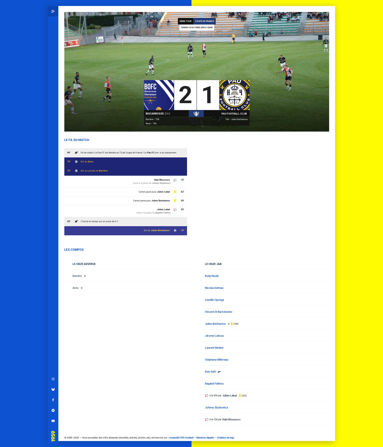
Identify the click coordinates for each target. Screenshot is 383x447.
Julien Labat (163, 209)
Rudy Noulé (212, 275)
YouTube (53, 421)
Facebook (53, 400)
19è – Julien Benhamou (236, 119)
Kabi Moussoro (162, 180)
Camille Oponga (214, 299)
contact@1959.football (181, 437)
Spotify (53, 410)
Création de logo (225, 437)
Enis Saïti (210, 371)
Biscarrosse (158, 113)
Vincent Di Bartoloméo (218, 311)
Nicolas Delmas (214, 287)
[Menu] (53, 11)
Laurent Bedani (214, 347)
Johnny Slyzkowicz (161, 183)
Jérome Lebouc (214, 335)
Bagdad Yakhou (163, 212)
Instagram (53, 379)
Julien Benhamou (160, 230)
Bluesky (53, 389)
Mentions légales (205, 437)
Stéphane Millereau (216, 359)
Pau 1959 (53, 432)
